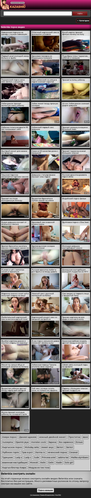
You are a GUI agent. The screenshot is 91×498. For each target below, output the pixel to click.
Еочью (79, 442)
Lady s (18, 457)
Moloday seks (32, 447)
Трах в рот (27, 452)
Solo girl (69, 462)
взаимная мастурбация (14, 462)
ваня (85, 437)
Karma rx (40, 452)
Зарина (52, 442)
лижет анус (47, 447)
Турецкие (7, 457)
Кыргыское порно (12, 447)
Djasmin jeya (22, 442)
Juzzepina (7, 442)
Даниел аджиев (27, 437)
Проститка (74, 437)
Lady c (28, 457)
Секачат (73, 452)
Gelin (51, 462)
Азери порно (9, 437)
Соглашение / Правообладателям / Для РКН (45, 495)
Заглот (69, 447)
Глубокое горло (10, 452)
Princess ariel (48, 457)
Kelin (43, 462)
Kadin (59, 462)
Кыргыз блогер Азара (14, 467)
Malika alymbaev (79, 457)
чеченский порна (57, 452)
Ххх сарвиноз (66, 442)
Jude (36, 457)
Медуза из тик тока (39, 467)
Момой (34, 462)
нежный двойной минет (52, 437)
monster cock (38, 442)
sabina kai (63, 457)
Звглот (59, 447)
